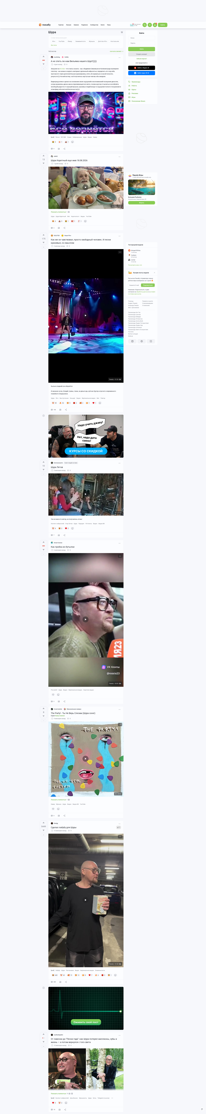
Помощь (130, 301)
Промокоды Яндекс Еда (135, 325)
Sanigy (56, 823)
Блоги (102, 25)
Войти (163, 25)
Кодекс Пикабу (132, 303)
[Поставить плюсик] (43, 56)
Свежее (76, 25)
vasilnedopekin (58, 1035)
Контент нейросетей (57, 523)
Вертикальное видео (88, 398)
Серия (58, 716)
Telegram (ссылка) (103, 1098)
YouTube (88, 216)
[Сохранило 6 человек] (59, 1109)
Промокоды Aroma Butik (135, 321)
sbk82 (56, 156)
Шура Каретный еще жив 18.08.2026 (69, 160)
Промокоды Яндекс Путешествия (138, 323)
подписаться (148, 285)
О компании (146, 305)
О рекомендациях (147, 303)
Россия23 (54, 690)
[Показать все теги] (112, 1098)
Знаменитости (100, 970)
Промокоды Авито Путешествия (138, 329)
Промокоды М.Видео (134, 317)
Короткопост (75, 216)
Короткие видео (88, 690)
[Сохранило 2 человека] (59, 701)
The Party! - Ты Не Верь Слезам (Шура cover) (73, 713)
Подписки (84, 25)
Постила (130, 332)
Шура (84, 137)
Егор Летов (68, 523)
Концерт (72, 398)
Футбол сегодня (133, 334)
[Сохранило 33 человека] (60, 409)
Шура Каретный (61, 216)
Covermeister (58, 709)
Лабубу (57, 970)
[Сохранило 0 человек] (59, 148)
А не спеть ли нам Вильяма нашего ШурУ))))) (74, 61)
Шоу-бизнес (74, 1098)
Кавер (95, 137)
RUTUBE (63, 137)
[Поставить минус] (43, 64)
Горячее (61, 25)
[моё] (52, 137)
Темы (109, 25)
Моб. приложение (133, 307)
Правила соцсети (147, 301)
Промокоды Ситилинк (135, 327)
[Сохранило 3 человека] (59, 535)
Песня (57, 137)
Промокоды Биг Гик (134, 312)
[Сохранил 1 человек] (59, 228)
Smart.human (58, 543)
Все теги (54, 45)
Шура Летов (57, 467)
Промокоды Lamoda (134, 314)
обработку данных (142, 292)
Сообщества (94, 25)
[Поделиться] (64, 148)
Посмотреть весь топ (135, 265)
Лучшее (68, 25)
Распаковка (70, 970)
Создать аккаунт (141, 54)
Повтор (103, 398)
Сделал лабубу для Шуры (63, 827)
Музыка (58, 804)
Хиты (94, 1098)
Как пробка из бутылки (62, 547)
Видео (90, 137)
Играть (141, 203)
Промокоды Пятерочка (135, 319)
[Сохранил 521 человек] (60, 982)
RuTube (62, 69)
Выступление (64, 398)
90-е (57, 398)
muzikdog (57, 57)
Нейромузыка (77, 137)
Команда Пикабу (133, 305)
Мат (68, 216)
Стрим (69, 137)
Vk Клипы (88, 523)
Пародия (81, 523)
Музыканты (83, 1098)
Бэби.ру (130, 336)
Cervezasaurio (58, 463)
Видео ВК (101, 523)
